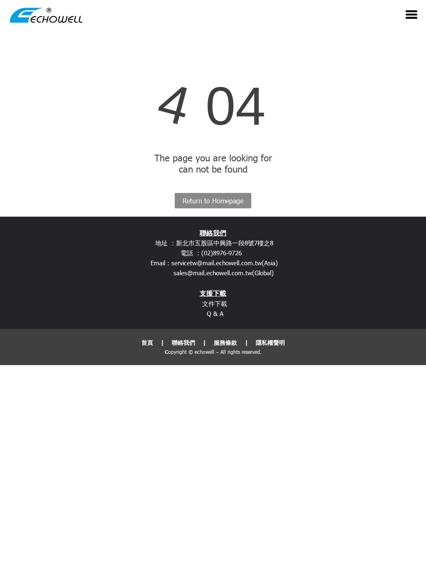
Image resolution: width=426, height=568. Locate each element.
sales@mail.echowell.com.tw (212, 273)
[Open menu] (411, 14)
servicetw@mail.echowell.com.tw (216, 263)
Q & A (215, 313)
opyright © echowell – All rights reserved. (215, 351)
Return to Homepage (213, 200)
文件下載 (214, 303)
